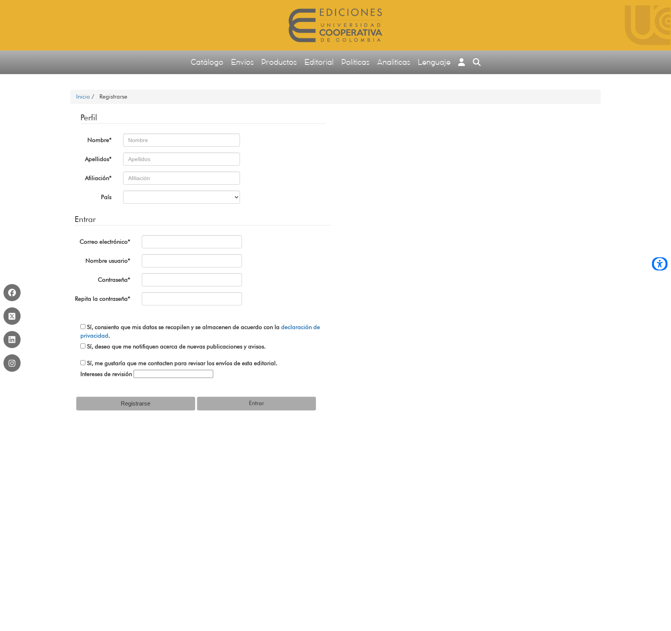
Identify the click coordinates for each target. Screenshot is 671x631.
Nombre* (99, 140)
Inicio (84, 96)
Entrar (256, 403)
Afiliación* (98, 178)
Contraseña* (114, 279)
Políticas (355, 62)
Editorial (319, 62)
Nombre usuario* (107, 260)
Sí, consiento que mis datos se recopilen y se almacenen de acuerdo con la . (200, 331)
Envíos (242, 62)
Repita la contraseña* (102, 298)
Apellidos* (98, 159)
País (106, 197)
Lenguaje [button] (434, 62)
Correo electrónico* (105, 241)
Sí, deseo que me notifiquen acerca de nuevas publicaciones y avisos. (175, 346)
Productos (279, 62)
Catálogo (207, 62)
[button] (461, 62)
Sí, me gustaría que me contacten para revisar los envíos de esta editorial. (181, 363)
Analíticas (393, 62)
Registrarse (135, 403)
